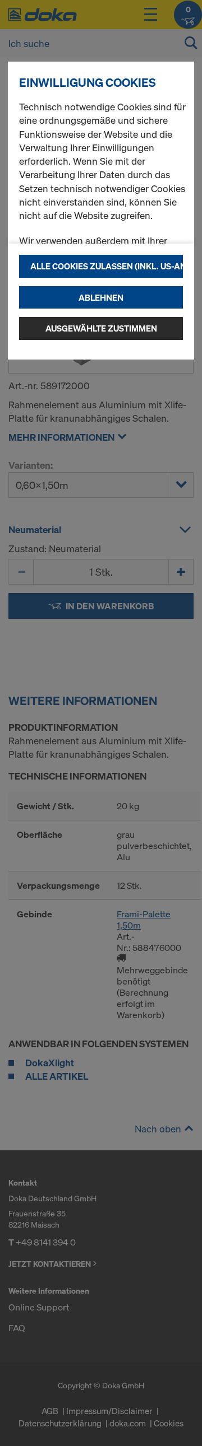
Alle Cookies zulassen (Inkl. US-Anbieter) (106, 266)
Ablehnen (101, 297)
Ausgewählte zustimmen (101, 328)
